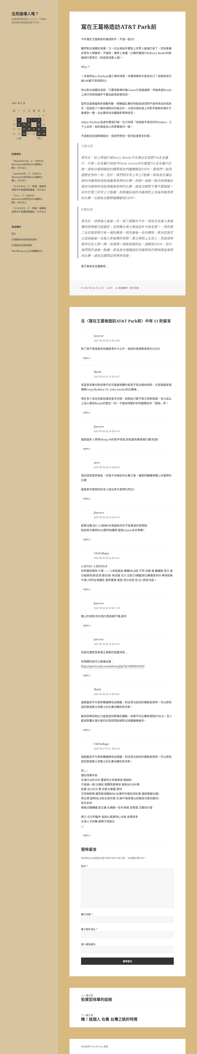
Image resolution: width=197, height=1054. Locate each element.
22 (38, 129)
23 (44, 129)
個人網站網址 (88, 944)
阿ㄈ (111, 288)
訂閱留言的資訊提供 (22, 245)
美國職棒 (122, 288)
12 (24, 124)
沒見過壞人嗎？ (25, 13)
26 (24, 133)
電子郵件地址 (89, 929)
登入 (14, 233)
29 (38, 133)
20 (29, 129)
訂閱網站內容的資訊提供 (24, 239)
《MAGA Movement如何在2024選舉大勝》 (27, 164)
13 (29, 124)
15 (38, 124)
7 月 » (39, 138)
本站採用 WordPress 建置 (94, 1046)
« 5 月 (18, 138)
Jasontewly (20, 173)
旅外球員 (134, 288)
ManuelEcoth (21, 160)
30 (44, 133)
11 (19, 124)
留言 (84, 866)
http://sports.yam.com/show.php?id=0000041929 (113, 666)
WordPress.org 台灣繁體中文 (27, 251)
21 (34, 129)
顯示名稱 (87, 914)
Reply (86, 358)
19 (24, 129)
